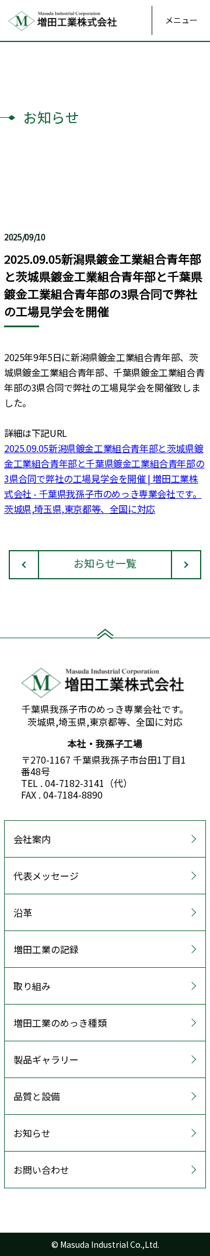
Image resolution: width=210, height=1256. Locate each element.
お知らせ (32, 1133)
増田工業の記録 (46, 949)
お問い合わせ (41, 1170)
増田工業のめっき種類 (60, 1023)
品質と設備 (36, 1096)
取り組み (32, 986)
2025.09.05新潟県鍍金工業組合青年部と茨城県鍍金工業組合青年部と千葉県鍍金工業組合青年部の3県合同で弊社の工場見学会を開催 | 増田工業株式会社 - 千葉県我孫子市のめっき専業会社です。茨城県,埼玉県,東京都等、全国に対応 (104, 478)
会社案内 (32, 839)
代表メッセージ (46, 876)
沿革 (22, 912)
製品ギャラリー (46, 1059)
